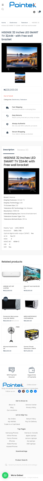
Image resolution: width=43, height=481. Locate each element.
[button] (41, 44)
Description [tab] (8, 149)
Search (3, 9)
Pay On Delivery (31, 421)
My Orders (12, 419)
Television (24, 23)
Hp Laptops (31, 441)
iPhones (12, 441)
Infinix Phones (12, 436)
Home (4, 23)
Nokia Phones (12, 444)
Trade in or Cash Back (12, 424)
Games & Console (31, 433)
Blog (11, 407)
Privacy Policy (31, 407)
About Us (12, 405)
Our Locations (12, 410)
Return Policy (31, 419)
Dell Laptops (31, 444)
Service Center (31, 405)
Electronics (13, 23)
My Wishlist (12, 421)
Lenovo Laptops (31, 438)
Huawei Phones (11, 446)
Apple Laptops (31, 436)
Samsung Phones (12, 433)
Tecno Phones (12, 438)
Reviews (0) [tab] (22, 150)
